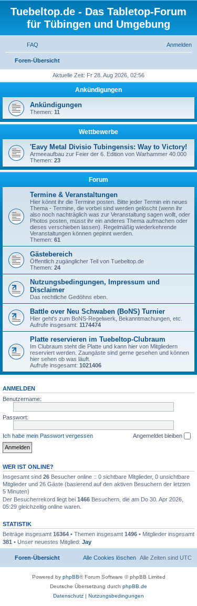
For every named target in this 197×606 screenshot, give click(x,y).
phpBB (71, 577)
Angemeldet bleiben (158, 436)
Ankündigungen (98, 90)
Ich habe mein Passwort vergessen (48, 436)
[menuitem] (27, 44)
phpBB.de (134, 586)
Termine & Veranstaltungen (74, 195)
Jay (86, 542)
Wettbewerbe (98, 132)
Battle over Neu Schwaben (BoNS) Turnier (97, 311)
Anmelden (19, 388)
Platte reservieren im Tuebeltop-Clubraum (97, 339)
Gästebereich (51, 254)
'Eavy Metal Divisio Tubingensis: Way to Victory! (108, 147)
